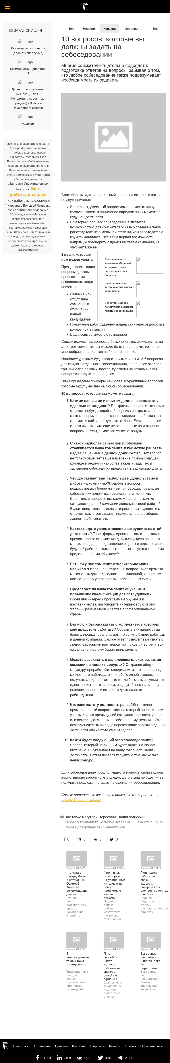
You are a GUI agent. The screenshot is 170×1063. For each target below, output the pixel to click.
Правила (61, 1046)
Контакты (78, 1046)
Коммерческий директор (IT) (28, 71)
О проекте (97, 1046)
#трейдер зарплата (23, 152)
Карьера (110, 28)
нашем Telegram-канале (81, 800)
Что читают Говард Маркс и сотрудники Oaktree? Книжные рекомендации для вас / (77, 883)
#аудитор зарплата (33, 148)
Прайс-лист (20, 1046)
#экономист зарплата (21, 165)
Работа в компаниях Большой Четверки (97, 822)
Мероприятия (134, 28)
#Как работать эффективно (28, 200)
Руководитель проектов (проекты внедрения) (28, 50)
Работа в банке (150, 822)
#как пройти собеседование (28, 210)
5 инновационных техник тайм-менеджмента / (77, 961)
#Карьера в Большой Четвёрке (28, 205)
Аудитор (28, 123)
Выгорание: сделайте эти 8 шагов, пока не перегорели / (150, 961)
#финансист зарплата (21, 143)
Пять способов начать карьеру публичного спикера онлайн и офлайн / (112, 966)
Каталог (114, 1046)
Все (71, 28)
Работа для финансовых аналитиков (95, 827)
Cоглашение (42, 1046)
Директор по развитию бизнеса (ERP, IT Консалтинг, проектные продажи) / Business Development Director (27, 98)
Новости (89, 28)
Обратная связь (151, 1046)
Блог (156, 28)
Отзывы (130, 1046)
